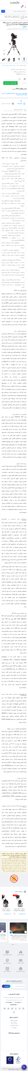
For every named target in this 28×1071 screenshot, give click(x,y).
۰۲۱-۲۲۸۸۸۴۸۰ (9, 1002)
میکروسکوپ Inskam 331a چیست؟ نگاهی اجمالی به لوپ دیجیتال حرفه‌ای (18, 935)
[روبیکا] (4, 1008)
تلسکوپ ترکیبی (16, 16)
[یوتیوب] (8, 1008)
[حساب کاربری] (25, 7)
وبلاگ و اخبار (14, 1023)
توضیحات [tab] (19, 103)
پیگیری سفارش (14, 1020)
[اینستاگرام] (23, 1008)
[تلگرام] (19, 1008)
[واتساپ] (12, 1008)
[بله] (14, 1012)
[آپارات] (15, 1008)
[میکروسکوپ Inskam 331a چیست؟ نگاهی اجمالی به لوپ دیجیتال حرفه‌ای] (18, 927)
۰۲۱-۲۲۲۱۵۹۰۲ (18, 1002)
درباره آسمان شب (14, 1025)
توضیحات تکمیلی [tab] (6, 103)
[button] (14, 913)
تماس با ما (14, 1027)
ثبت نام (6, 986)
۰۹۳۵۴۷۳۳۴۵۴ (13, 1005)
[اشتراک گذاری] (4, 53)
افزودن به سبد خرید (9, 83)
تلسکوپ (22, 16)
